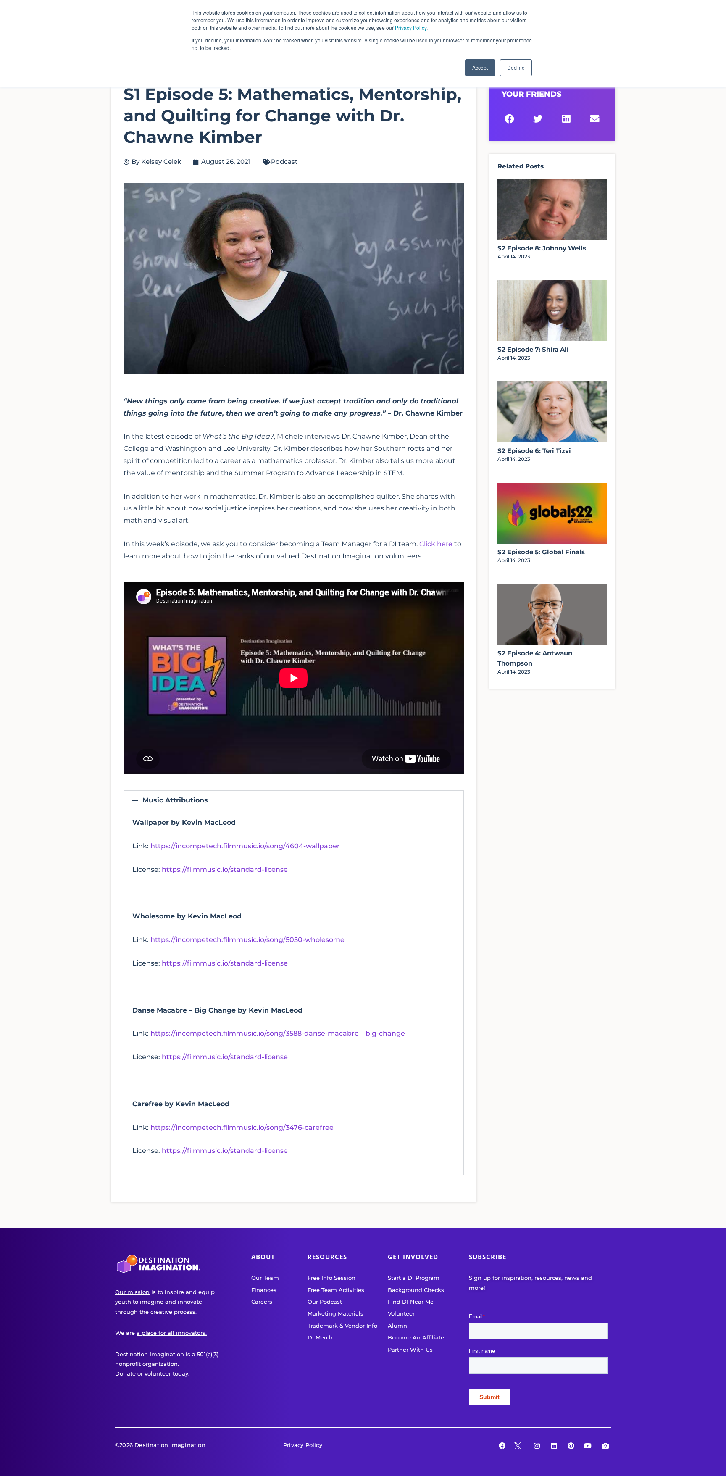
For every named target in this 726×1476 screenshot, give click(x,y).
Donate (125, 1373)
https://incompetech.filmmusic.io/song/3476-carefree (242, 1127)
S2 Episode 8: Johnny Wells (541, 248)
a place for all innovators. (172, 1332)
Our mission (132, 1292)
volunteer (158, 1373)
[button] (293, 800)
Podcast (284, 162)
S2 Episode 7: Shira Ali (533, 349)
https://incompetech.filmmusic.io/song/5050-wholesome (247, 940)
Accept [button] (480, 67)
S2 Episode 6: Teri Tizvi (534, 451)
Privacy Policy (410, 27)
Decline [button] (516, 67)
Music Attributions (175, 800)
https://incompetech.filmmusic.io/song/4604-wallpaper (245, 846)
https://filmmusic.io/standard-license (225, 869)
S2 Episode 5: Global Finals (541, 552)
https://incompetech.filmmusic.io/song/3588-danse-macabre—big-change (277, 1033)
